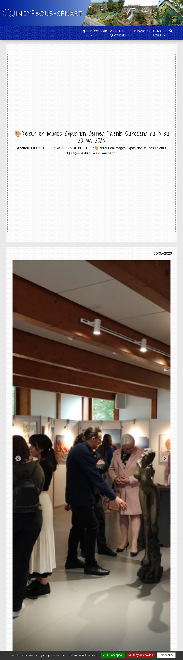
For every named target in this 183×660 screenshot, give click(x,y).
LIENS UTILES (42, 148)
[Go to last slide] (18, 458)
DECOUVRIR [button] (98, 31)
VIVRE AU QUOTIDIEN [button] (118, 33)
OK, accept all (114, 655)
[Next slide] (165, 458)
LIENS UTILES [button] (158, 33)
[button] (84, 32)
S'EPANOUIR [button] (141, 31)
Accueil (23, 148)
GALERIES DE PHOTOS (73, 148)
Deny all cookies (142, 655)
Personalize (166, 655)
